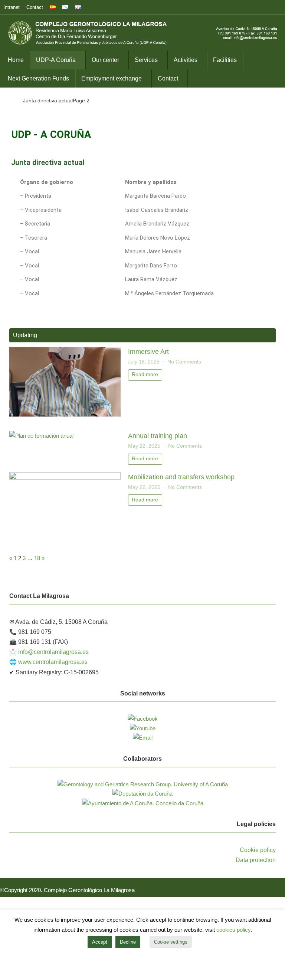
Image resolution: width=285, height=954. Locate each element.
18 (37, 558)
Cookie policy (258, 850)
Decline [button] (128, 942)
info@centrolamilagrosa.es (53, 652)
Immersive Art (148, 351)
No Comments (184, 362)
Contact (34, 7)
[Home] (10, 100)
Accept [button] (99, 942)
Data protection (256, 860)
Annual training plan (157, 436)
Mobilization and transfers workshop (181, 477)
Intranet (11, 7)
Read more (145, 374)
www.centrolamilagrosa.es (53, 662)
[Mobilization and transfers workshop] (65, 477)
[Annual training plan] (41, 435)
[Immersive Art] (65, 414)
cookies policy (233, 930)
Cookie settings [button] (170, 942)
